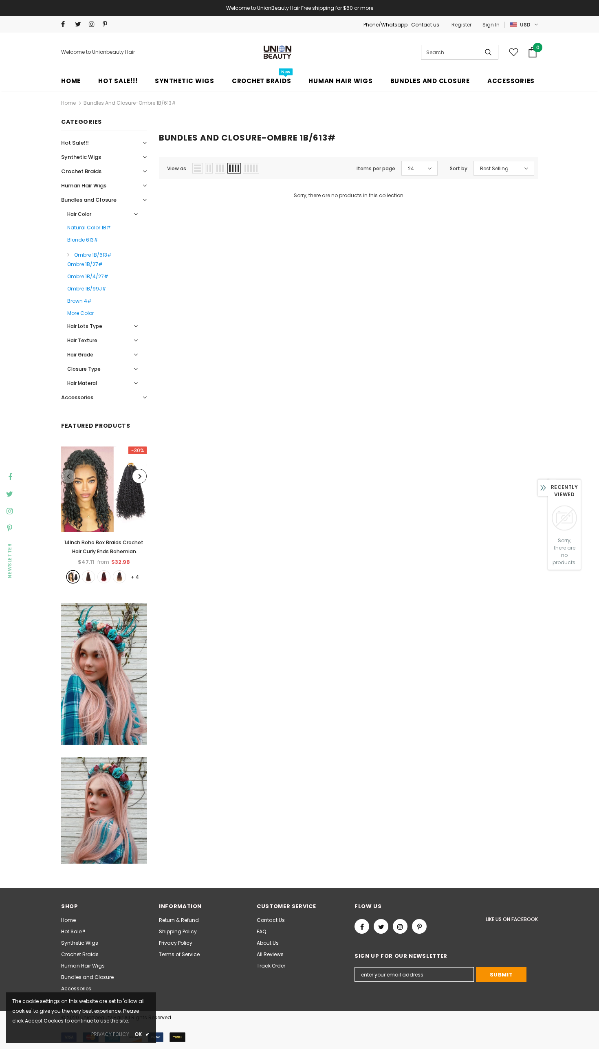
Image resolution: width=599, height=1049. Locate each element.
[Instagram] (94, 24)
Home (68, 102)
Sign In (491, 24)
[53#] (119, 577)
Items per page (376, 168)
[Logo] (278, 52)
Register (461, 24)
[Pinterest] (108, 24)
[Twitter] (80, 24)
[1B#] (73, 577)
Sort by (458, 168)
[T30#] (88, 577)
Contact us (425, 24)
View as (176, 168)
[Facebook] (66, 24)
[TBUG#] (104, 577)
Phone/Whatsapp (386, 24)
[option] (104, 514)
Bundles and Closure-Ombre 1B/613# (130, 102)
